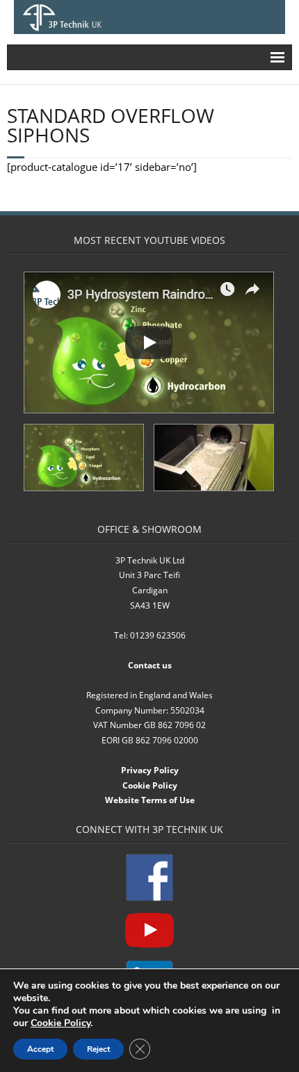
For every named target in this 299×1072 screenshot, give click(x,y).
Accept (40, 1049)
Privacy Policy (150, 770)
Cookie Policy (149, 785)
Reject (98, 1049)
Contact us (150, 665)
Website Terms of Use (150, 800)
